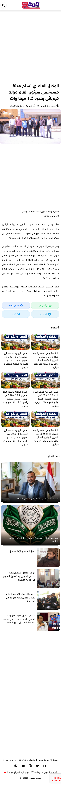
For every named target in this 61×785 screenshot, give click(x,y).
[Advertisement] (30, 42)
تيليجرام (43, 313)
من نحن (13, 760)
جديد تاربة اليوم (48, 105)
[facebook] (44, 766)
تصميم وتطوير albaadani (30, 777)
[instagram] (30, 766)
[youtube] (23, 766)
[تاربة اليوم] (31, 4)
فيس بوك (14, 305)
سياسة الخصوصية (51, 760)
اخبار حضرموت (53, 78)
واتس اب (43, 305)
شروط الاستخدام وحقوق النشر (30, 760)
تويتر (14, 313)
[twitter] (37, 766)
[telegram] (16, 766)
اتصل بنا (6, 760)
